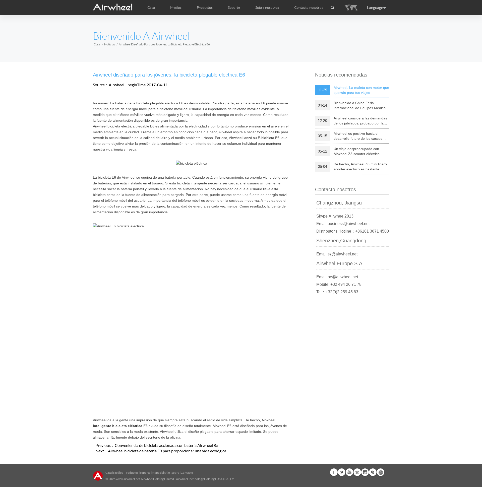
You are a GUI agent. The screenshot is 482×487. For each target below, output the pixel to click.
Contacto (187, 472)
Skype (373, 472)
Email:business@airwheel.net (343, 224)
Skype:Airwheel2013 (334, 216)
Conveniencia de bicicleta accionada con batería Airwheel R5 (166, 445)
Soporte (234, 8)
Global (380, 472)
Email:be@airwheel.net (337, 277)
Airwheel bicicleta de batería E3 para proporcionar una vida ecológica (167, 450)
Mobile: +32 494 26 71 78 (339, 284)
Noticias (109, 44)
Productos (205, 8)
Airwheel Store (357, 472)
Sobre (175, 472)
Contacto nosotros (308, 8)
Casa (151, 8)
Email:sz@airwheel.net (336, 254)
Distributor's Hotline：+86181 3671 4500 (352, 231)
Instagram (365, 472)
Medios (118, 472)
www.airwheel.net (128, 479)
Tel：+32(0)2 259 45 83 (337, 292)
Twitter (341, 472)
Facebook (334, 472)
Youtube (349, 472)
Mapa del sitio (161, 472)
